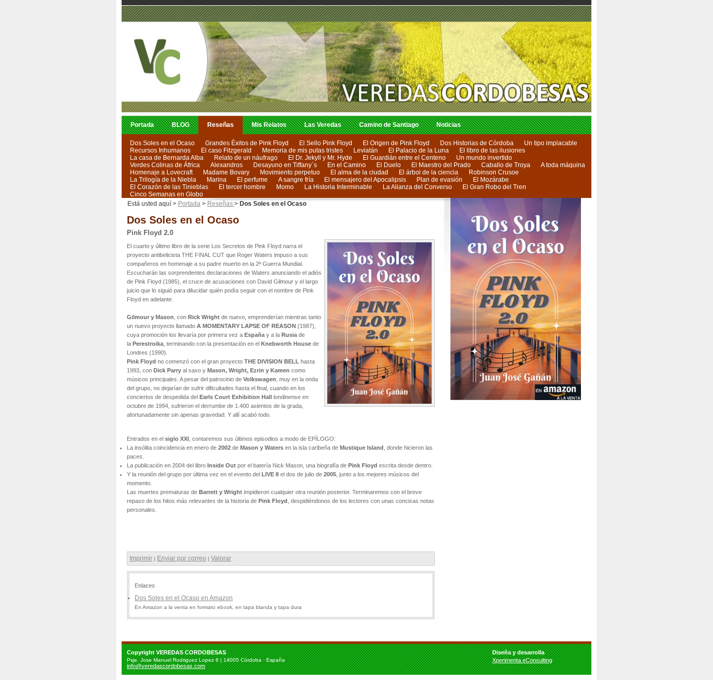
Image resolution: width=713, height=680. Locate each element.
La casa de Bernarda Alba (167, 157)
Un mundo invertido (484, 157)
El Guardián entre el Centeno (404, 157)
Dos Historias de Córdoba (477, 143)
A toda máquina (563, 165)
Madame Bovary (226, 172)
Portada (142, 124)
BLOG (180, 124)
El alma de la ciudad (359, 172)
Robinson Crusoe (494, 172)
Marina (217, 179)
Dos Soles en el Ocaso (162, 143)
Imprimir (140, 558)
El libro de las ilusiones (492, 150)
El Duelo (388, 165)
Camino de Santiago (389, 124)
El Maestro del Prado (441, 165)
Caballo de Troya (505, 165)
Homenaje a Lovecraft (161, 172)
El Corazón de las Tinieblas (169, 187)
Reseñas (220, 124)
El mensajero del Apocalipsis (365, 179)
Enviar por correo (181, 558)
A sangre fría (296, 179)
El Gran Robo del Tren (494, 187)
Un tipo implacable (550, 143)
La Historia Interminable (338, 187)
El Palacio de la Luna (418, 150)
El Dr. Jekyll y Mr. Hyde (320, 157)
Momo (285, 187)
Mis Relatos (269, 124)
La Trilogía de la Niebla (163, 179)
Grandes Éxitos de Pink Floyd (247, 143)
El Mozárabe (491, 179)
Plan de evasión (439, 179)
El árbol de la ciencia (428, 172)
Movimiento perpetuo (290, 172)
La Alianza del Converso (417, 187)
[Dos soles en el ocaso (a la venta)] (518, 400)
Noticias (448, 124)
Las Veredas (322, 124)
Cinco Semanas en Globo (166, 194)
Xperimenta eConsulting (522, 660)
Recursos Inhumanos (160, 150)
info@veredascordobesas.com (166, 666)
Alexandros (226, 165)
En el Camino (346, 165)
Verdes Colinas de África (165, 165)
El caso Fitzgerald (226, 150)
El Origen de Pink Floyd (396, 143)
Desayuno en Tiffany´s (285, 165)
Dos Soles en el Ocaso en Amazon (184, 598)
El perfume (252, 179)
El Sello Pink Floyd (325, 143)
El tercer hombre (242, 187)
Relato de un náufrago (246, 157)
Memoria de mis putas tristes (302, 150)
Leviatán (365, 150)
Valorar (221, 558)
